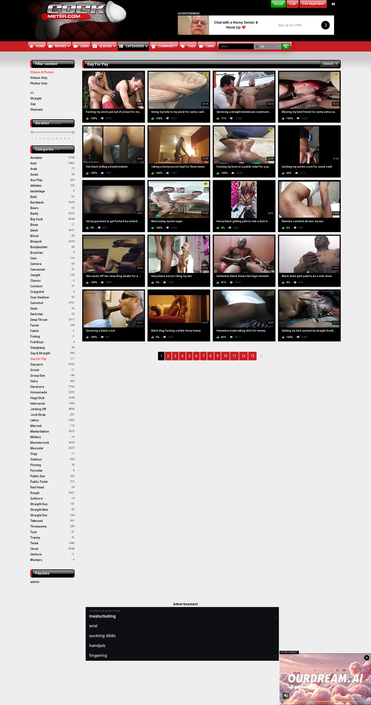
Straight (35, 98)
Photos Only (38, 83)
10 (225, 356)
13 (252, 356)
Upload (278, 3)
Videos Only (38, 78)
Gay (33, 104)
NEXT (261, 356)
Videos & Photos (42, 72)
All (32, 93)
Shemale (36, 109)
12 (243, 356)
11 (234, 356)
